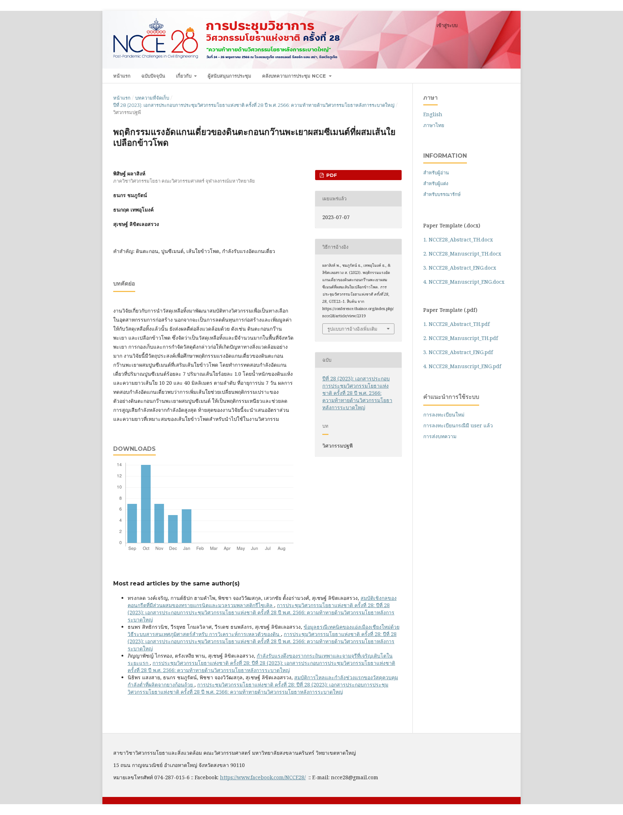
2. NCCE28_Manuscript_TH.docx (462, 253)
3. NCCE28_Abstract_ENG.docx (459, 267)
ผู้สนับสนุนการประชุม (229, 76)
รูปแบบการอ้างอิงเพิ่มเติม (352, 329)
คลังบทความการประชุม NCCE (294, 76)
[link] (263, 777)
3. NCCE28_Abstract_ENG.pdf (458, 352)
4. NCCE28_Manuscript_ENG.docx (463, 281)
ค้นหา (497, 75)
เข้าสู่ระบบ (447, 25)
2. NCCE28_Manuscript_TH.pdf (460, 338)
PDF (331, 175)
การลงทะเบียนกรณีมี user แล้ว (458, 425)
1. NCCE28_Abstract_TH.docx (458, 239)
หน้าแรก (122, 76)
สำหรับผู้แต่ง (435, 183)
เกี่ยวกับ (184, 76)
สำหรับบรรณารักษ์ (442, 194)
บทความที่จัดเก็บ (152, 98)
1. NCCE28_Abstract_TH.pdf (456, 324)
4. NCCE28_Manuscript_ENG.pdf (462, 366)
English (432, 114)
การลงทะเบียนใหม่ (443, 414)
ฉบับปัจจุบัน (153, 76)
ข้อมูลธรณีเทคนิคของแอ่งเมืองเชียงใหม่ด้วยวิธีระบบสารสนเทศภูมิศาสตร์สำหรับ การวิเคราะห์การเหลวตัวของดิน (263, 630)
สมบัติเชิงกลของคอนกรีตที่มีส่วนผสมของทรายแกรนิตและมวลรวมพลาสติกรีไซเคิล (262, 601)
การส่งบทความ (439, 436)
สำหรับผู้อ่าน (436, 172)
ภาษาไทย (433, 125)
